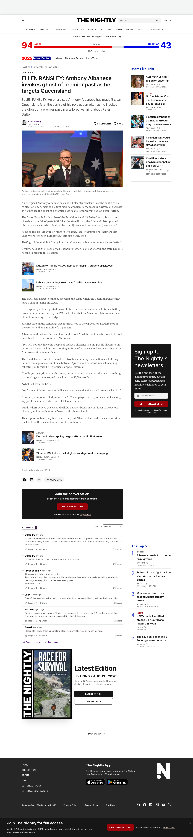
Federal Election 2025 (46, 67)
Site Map (110, 805)
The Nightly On (158, 29)
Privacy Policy (151, 412)
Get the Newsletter (151, 404)
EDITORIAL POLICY (31, 785)
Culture (106, 29)
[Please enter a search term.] (157, 20)
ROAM (119, 29)
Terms (161, 410)
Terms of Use (91, 805)
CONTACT (27, 780)
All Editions (94, 701)
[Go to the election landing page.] (36, 58)
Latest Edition (93, 694)
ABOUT (25, 775)
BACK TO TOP (94, 733)
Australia (46, 29)
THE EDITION (29, 770)
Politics (31, 29)
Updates (58, 58)
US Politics (77, 29)
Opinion (92, 29)
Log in (167, 20)
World (141, 29)
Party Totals (92, 58)
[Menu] (23, 20)
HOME (25, 764)
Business (61, 29)
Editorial (141, 563)
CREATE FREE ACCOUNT (72, 506)
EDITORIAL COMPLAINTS (35, 791)
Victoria (141, 584)
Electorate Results (74, 58)
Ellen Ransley (34, 121)
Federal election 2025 (46, 269)
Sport (129, 29)
